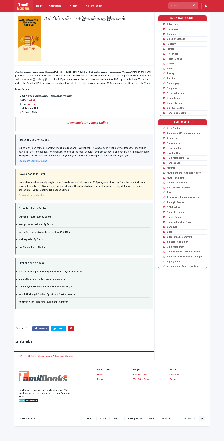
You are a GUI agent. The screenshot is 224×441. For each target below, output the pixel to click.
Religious (172, 88)
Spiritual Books (175, 108)
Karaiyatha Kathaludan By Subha (36, 224)
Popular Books (140, 374)
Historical (172, 53)
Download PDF (77, 123)
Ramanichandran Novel (179, 222)
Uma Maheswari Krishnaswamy (183, 251)
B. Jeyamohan (174, 148)
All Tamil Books (94, 5)
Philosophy (173, 83)
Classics (171, 34)
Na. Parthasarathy (177, 182)
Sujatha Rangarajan (177, 241)
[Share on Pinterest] (71, 328)
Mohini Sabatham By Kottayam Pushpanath (42, 279)
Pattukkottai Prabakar (179, 187)
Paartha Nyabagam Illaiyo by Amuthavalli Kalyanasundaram (50, 271)
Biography (172, 29)
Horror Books (174, 58)
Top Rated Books (141, 379)
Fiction (171, 49)
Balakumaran (174, 143)
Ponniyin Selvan (175, 202)
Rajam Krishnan (175, 212)
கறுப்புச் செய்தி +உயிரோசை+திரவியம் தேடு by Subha (44, 232)
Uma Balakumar (175, 246)
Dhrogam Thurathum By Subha (35, 216)
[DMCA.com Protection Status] (28, 401)
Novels (170, 63)
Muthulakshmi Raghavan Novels (184, 172)
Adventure (172, 24)
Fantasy (171, 44)
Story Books (174, 98)
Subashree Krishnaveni (179, 237)
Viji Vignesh (173, 261)
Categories (55, 5)
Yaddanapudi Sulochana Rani (182, 266)
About (103, 418)
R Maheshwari (174, 207)
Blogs (100, 379)
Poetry (170, 73)
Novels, (31, 104)
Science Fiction (175, 93)
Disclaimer (166, 418)
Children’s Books (176, 39)
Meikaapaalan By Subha (31, 239)
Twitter (172, 379)
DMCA (151, 418)
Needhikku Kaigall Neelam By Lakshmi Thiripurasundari (48, 294)
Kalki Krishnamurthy (178, 158)
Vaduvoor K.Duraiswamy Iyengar (184, 256)
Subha (170, 232)
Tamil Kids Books (176, 113)
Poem (170, 68)
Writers (74, 5)
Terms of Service (186, 418)
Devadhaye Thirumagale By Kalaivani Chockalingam (46, 286)
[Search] (194, 5)
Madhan (171, 168)
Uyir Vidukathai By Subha (32, 247)
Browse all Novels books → (33, 195)
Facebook (174, 374)
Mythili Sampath (175, 177)
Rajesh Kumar (174, 217)
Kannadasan (173, 163)
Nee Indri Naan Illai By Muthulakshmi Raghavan (43, 301)
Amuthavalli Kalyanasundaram (183, 133)
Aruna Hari (172, 138)
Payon (170, 192)
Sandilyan (172, 227)
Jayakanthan (174, 153)
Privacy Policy (135, 418)
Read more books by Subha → (34, 161)
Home (39, 5)
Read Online (99, 123)
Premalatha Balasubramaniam (183, 197)
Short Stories (174, 103)
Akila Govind (174, 128)
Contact (117, 418)
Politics (171, 78)
